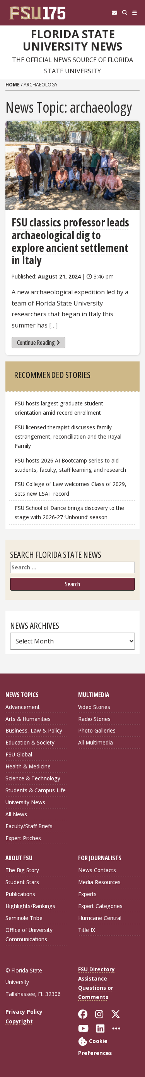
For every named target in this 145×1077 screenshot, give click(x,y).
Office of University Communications (29, 934)
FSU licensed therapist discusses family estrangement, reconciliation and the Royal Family (68, 436)
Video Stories (94, 707)
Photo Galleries (97, 730)
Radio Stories (94, 719)
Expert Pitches (23, 838)
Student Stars (22, 882)
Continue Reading (36, 342)
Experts (87, 894)
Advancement (22, 707)
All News (16, 814)
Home (12, 84)
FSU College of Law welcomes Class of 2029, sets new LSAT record (70, 488)
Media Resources (99, 882)
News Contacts (97, 870)
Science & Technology (32, 778)
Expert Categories (100, 906)
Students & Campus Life (35, 790)
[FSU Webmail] (114, 12)
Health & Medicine (28, 766)
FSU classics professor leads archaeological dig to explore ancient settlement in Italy (70, 241)
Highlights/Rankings (30, 906)
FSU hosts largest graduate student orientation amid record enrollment (59, 408)
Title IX (86, 930)
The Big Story (22, 870)
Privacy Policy (24, 1011)
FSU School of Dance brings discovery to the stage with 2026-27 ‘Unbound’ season (69, 512)
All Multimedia (95, 742)
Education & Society (30, 742)
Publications (20, 894)
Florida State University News (72, 40)
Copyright (19, 1021)
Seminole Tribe (24, 918)
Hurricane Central (99, 918)
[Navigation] (135, 12)
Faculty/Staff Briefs (29, 826)
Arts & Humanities (28, 719)
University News (25, 802)
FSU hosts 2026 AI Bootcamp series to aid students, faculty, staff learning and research (71, 465)
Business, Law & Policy (33, 730)
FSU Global (18, 754)
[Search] (124, 12)
